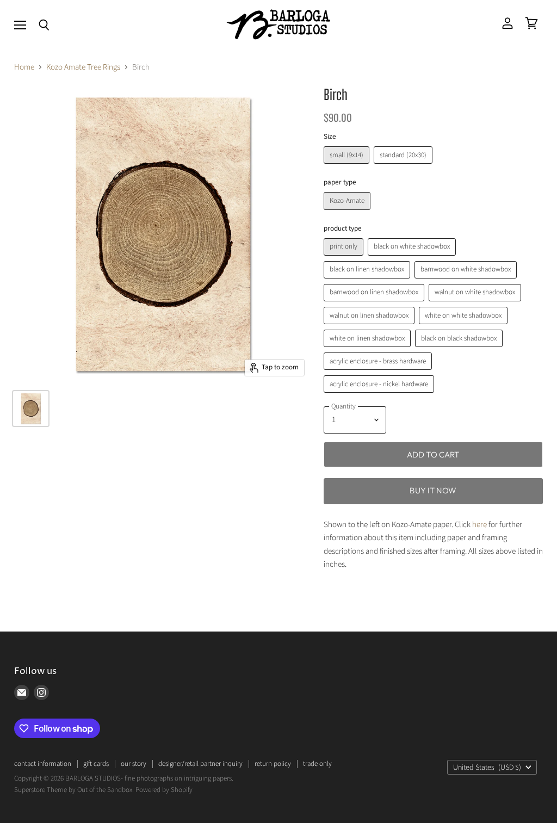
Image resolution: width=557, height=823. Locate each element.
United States (487, 767)
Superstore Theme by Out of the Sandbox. (74, 790)
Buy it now (433, 490)
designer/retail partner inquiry (200, 764)
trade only (317, 764)
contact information (42, 764)
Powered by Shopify (164, 790)
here (479, 524)
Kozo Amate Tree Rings (83, 67)
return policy (273, 764)
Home (24, 67)
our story (133, 764)
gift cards (96, 764)
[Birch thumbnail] (30, 408)
